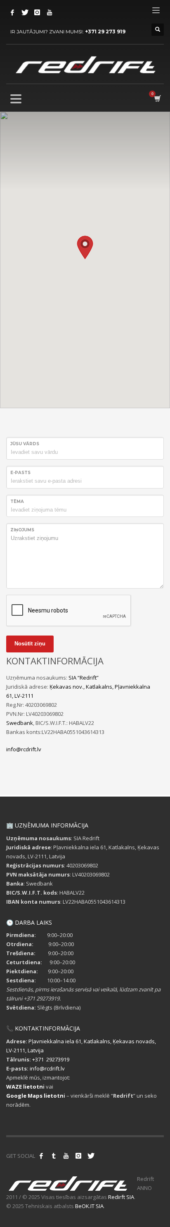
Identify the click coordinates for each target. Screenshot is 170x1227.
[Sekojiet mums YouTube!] (66, 1156)
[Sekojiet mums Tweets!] (91, 1156)
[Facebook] (12, 12)
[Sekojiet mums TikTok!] (53, 1156)
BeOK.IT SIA (89, 1206)
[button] (85, 247)
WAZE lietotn (24, 1086)
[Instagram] (37, 12)
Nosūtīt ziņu (29, 643)
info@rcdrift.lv (23, 749)
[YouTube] (49, 12)
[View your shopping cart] (157, 98)
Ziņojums (22, 530)
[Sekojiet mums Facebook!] (41, 1156)
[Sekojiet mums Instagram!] (78, 1156)
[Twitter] (25, 12)
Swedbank (19, 723)
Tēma (17, 501)
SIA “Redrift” (83, 677)
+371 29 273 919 (105, 31)
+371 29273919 (50, 1059)
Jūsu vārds (24, 443)
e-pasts (20, 472)
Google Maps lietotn (35, 1095)
